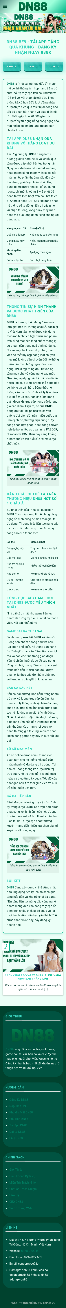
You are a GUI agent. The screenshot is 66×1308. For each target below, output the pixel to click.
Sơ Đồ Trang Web (20, 1208)
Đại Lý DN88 (17, 1131)
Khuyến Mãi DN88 (21, 1112)
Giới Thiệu (16, 1169)
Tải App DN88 (18, 1125)
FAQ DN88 (16, 1138)
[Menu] (5, 6)
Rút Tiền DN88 (18, 1119)
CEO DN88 (16, 1201)
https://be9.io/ (30, 1251)
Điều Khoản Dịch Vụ (22, 1176)
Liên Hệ (14, 1195)
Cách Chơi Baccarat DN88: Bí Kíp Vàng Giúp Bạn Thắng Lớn (33, 977)
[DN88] (33, 6)
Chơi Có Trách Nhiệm (23, 1189)
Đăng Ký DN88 (18, 1099)
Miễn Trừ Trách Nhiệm (23, 1182)
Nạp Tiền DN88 (19, 1106)
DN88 (9, 1049)
